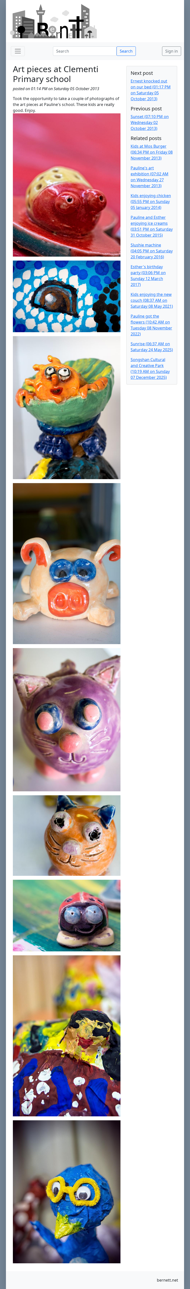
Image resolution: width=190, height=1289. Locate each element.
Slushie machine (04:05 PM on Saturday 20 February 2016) (152, 251)
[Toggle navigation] (18, 51)
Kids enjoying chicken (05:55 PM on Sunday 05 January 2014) (151, 201)
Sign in (171, 51)
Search (126, 51)
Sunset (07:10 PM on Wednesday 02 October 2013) (150, 122)
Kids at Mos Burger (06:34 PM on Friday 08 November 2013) (152, 152)
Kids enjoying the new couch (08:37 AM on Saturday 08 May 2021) (152, 300)
